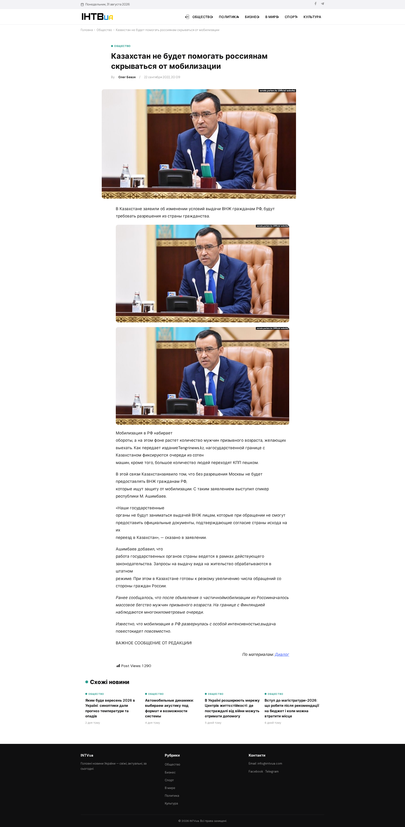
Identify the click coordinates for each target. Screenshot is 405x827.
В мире (271, 17)
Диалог (282, 654)
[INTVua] (97, 16)
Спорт (291, 17)
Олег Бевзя (126, 77)
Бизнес (252, 17)
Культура (312, 17)
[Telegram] (322, 4)
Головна (87, 30)
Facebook (256, 771)
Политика (228, 17)
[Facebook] (315, 4)
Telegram (272, 771)
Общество (202, 17)
